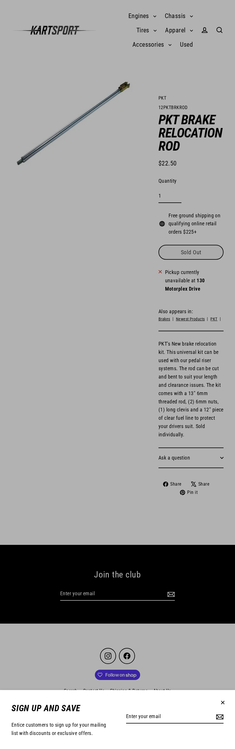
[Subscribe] (219, 717)
